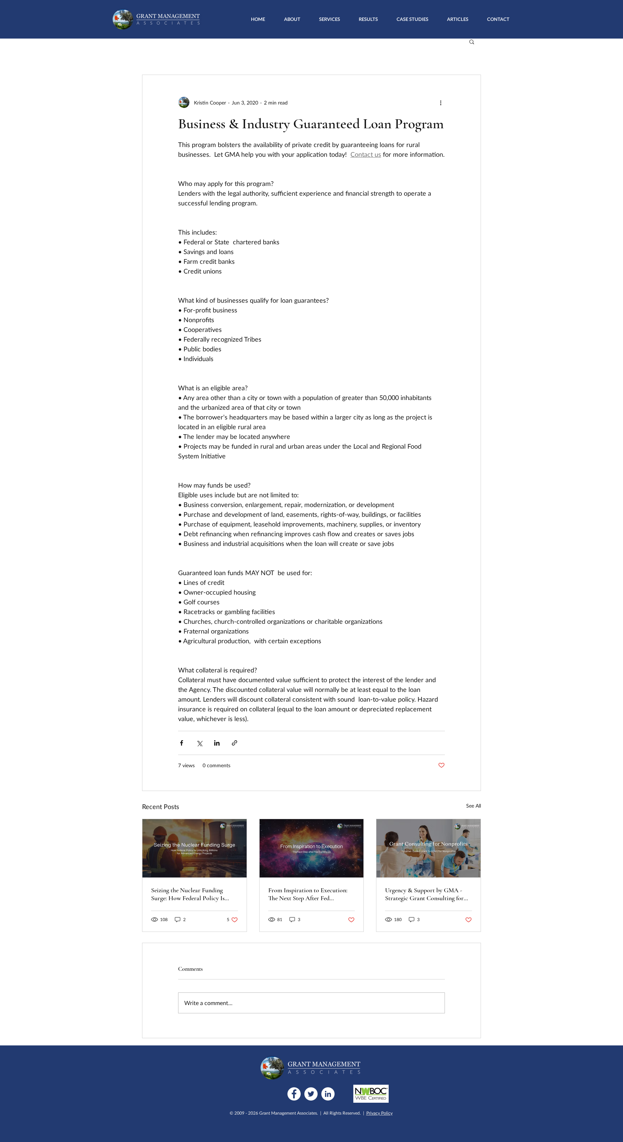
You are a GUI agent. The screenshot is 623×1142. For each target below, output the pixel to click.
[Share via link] (234, 742)
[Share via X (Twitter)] (199, 742)
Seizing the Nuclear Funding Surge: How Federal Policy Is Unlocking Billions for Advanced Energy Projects (193, 894)
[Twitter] (311, 1094)
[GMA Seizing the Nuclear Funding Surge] (194, 848)
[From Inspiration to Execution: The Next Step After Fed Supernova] (312, 848)
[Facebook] (294, 1094)
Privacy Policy (379, 1113)
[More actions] (440, 102)
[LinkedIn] (328, 1094)
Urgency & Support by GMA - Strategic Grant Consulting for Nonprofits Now (424, 894)
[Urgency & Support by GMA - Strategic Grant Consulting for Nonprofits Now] (428, 848)
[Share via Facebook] (181, 742)
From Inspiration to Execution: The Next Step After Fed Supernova (308, 894)
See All (473, 806)
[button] (329, 19)
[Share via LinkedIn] (216, 742)
